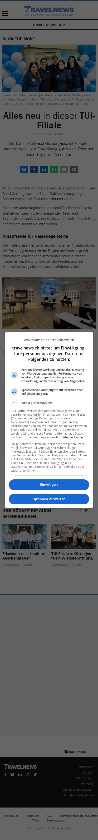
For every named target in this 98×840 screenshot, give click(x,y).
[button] (49, 402)
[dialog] (49, 420)
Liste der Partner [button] (73, 437)
